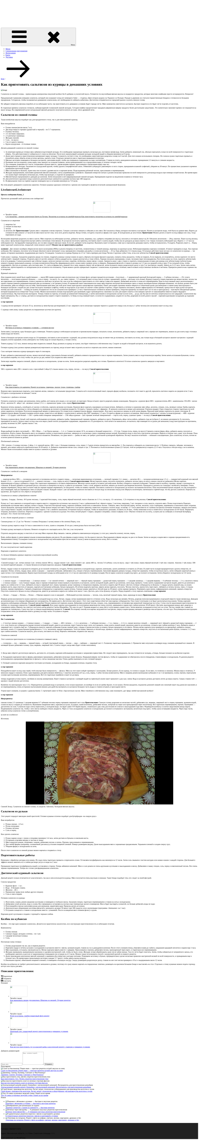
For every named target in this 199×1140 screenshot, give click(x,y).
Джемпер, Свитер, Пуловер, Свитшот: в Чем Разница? (22, 1075)
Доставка (9, 57)
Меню (73, 45)
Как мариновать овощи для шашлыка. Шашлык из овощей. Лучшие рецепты (36, 467)
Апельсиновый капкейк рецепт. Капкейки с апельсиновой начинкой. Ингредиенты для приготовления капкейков (46, 1087)
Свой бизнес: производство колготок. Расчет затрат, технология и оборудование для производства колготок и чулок (46, 1091)
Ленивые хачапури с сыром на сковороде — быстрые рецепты (30, 1108)
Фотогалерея (11, 53)
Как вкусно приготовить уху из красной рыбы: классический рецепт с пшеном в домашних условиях (50, 1047)
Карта (8, 55)
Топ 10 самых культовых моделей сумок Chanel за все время (24, 1095)
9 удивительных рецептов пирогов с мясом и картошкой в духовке (32, 1116)
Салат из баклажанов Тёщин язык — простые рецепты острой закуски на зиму (32, 1071)
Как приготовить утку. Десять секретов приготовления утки (24, 1079)
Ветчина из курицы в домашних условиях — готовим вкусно (30, 328)
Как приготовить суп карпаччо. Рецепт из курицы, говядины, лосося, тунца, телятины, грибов (43, 387)
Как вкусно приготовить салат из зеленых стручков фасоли (24, 1083)
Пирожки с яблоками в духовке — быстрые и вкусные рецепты (31, 1103)
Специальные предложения (16, 51)
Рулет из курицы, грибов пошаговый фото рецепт (29, 1016)
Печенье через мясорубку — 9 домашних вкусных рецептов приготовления (35, 1112)
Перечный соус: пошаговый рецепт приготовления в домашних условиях (39, 1031)
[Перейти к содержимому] (18, 77)
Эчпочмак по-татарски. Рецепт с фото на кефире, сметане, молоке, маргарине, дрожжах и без (42, 1120)
